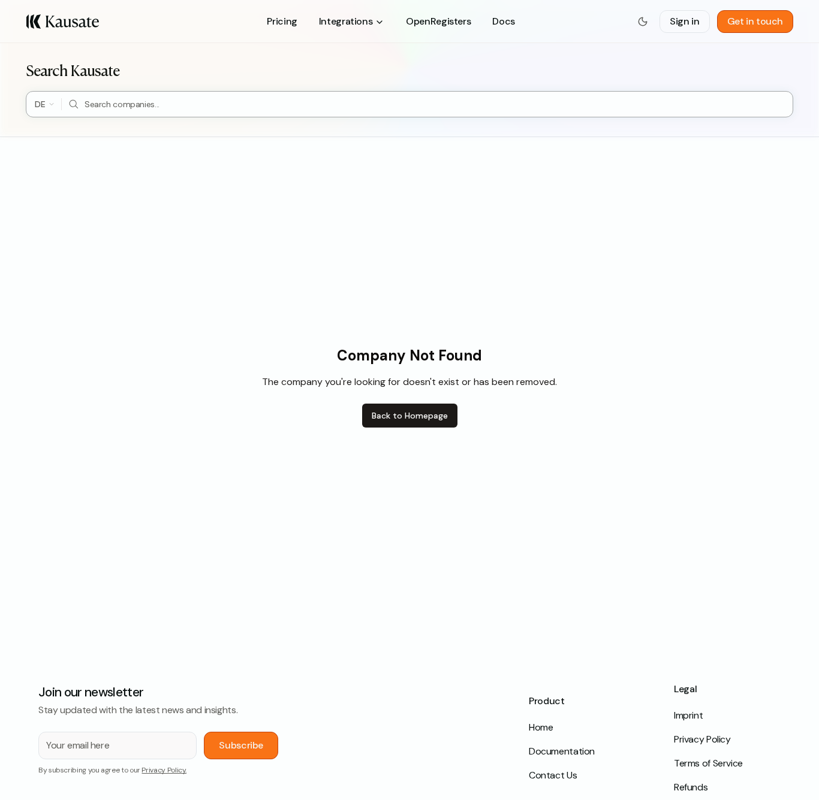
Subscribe (241, 745)
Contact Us (553, 775)
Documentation (562, 751)
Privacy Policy (702, 739)
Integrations (345, 21)
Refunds (690, 787)
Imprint (688, 715)
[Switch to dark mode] (642, 21)
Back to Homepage (410, 415)
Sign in (684, 21)
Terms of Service (708, 763)
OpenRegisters (438, 21)
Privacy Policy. (163, 770)
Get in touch (755, 21)
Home (541, 727)
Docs (503, 21)
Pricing (282, 21)
